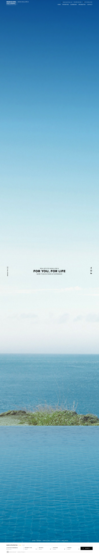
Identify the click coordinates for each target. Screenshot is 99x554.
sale (20, 545)
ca (71, 2)
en (61, 2)
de (65, 2)
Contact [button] (89, 4)
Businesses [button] (74, 4)
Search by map (12, 552)
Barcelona (46, 540)
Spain (33, 540)
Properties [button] (65, 4)
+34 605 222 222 (77, 2)
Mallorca (65, 540)
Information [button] (82, 4)
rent (23, 545)
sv (66, 2)
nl (69, 2)
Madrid (39, 540)
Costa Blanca (55, 540)
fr (68, 2)
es (63, 2)
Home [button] (59, 4)
